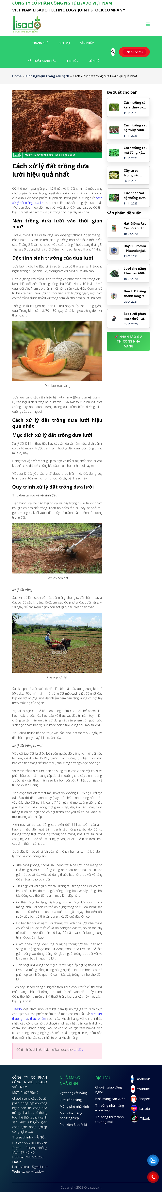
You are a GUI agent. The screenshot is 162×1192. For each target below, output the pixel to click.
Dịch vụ (64, 43)
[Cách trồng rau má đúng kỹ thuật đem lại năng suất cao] (114, 152)
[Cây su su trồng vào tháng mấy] (114, 175)
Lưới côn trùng (71, 1100)
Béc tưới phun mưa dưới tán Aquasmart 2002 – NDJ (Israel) (135, 316)
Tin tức (72, 61)
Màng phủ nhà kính (74, 1106)
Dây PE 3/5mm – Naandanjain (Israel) (135, 248)
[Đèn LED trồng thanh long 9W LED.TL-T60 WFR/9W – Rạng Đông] (114, 296)
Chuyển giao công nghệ (108, 1089)
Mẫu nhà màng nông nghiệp (71, 1115)
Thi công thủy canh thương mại (109, 1119)
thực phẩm (38, 1018)
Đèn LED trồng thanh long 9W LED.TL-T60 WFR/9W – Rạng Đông (135, 293)
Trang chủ (40, 43)
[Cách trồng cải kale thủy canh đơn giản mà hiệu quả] (114, 107)
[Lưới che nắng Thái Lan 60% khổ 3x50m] (114, 273)
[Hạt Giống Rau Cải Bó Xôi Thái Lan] (114, 228)
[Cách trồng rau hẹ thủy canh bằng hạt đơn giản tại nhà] (114, 130)
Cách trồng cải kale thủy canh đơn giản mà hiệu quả (135, 105)
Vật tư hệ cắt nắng (73, 1093)
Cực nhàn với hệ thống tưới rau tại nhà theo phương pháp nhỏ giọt (135, 195)
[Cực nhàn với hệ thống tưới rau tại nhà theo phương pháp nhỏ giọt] (114, 198)
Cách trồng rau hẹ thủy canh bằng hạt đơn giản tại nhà (135, 127)
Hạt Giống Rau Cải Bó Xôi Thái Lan (135, 226)
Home (17, 76)
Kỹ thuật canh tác (42, 61)
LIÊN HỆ (94, 61)
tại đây (78, 1049)
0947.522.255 (134, 52)
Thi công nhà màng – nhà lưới (109, 1107)
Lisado (17, 1009)
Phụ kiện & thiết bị (73, 1124)
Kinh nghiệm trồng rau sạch (47, 76)
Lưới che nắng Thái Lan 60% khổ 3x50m (135, 271)
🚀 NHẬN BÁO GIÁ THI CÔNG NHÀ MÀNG (128, 341)
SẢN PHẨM (87, 43)
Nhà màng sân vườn (110, 1099)
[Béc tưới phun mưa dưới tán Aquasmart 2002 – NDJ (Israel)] (114, 318)
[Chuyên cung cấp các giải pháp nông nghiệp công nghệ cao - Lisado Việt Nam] (27, 32)
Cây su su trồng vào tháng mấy (132, 173)
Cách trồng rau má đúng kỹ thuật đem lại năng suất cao (135, 150)
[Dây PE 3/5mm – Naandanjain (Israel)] (114, 251)
